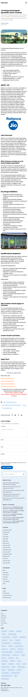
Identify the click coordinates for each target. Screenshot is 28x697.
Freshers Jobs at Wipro (7, 652)
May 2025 (5, 539)
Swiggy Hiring (11, 670)
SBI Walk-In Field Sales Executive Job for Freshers (12, 514)
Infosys (19, 661)
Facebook (12, 394)
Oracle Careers (5, 667)
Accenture (4, 631)
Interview (5, 579)
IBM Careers (4, 661)
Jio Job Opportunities (7, 408)
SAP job (13, 667)
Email (2, 447)
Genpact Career (18, 652)
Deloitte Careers (19, 646)
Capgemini (4, 640)
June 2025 (5, 536)
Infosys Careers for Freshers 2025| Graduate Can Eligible (13, 511)
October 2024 (6, 552)
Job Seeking (6, 581)
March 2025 (6, 543)
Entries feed (6, 593)
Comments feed (7, 595)
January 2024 (6, 560)
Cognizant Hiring (17, 643)
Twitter (14, 396)
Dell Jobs (4, 646)
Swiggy (3, 670)
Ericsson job (4, 649)
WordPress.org (6, 597)
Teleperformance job (7, 675)
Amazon (4, 634)
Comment (3, 426)
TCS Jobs (19, 670)
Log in (4, 591)
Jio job (24, 405)
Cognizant (17, 640)
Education (5, 572)
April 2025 (5, 541)
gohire (23, 655)
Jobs (4, 583)
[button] (26, 2)
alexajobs (19, 631)
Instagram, (24, 394)
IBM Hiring (12, 661)
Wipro (15, 675)
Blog (7, 23)
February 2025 (6, 545)
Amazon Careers (12, 634)
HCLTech (4, 658)
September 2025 (7, 530)
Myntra (18, 664)
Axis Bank (15, 637)
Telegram (15, 392)
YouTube (17, 394)
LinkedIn (7, 394)
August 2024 (6, 556)
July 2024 (5, 558)
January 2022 (6, 563)
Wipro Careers (5, 678)
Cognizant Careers (6, 643)
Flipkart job (20, 649)
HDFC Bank (11, 658)
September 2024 (7, 554)
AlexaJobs (4, 3)
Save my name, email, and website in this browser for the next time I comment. (13, 463)
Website (2, 454)
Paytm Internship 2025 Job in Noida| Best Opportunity (13, 518)
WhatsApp (10, 392)
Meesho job (11, 664)
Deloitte (10, 646)
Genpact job (16, 655)
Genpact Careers (6, 655)
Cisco (11, 640)
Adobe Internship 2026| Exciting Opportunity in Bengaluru (11, 483)
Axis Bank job (22, 637)
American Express (6, 637)
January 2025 (6, 547)
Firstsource (12, 649)
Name (2, 439)
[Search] (23, 474)
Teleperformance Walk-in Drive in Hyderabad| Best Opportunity (11, 495)
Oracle (24, 664)
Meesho (4, 664)
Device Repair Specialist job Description (11, 405)
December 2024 (7, 550)
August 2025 (6, 532)
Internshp (5, 577)
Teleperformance (15, 673)
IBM (17, 658)
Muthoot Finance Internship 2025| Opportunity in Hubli (11, 487)
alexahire (11, 631)
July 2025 (5, 534)
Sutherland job (21, 667)
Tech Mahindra (5, 673)
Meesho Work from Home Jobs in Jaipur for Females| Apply (13, 507)
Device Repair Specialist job (9, 402)
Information (6, 575)
